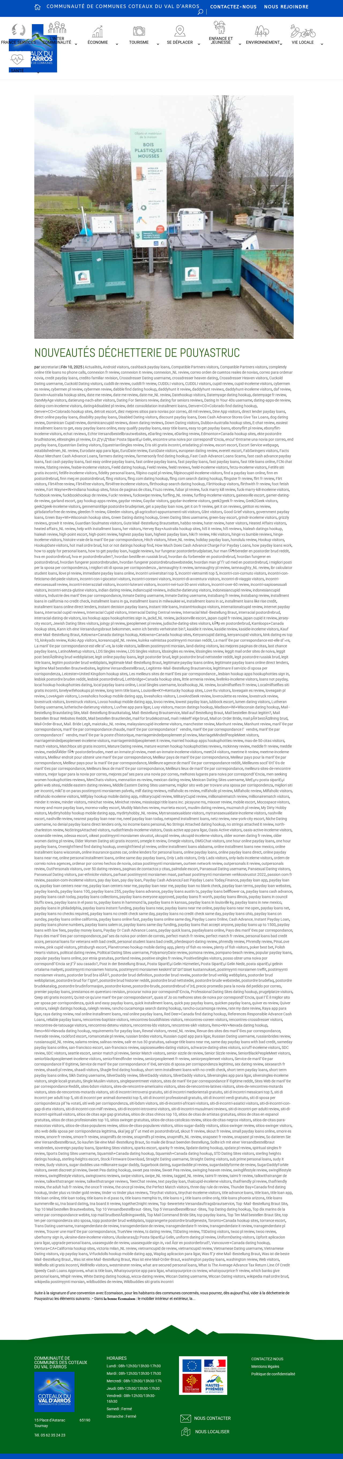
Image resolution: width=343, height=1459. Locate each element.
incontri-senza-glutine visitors (72, 590)
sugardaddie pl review (190, 1165)
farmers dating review (117, 456)
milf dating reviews (150, 791)
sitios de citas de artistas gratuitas (207, 1114)
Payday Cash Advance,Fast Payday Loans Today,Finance (190, 880)
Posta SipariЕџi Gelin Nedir (223, 964)
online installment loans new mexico (244, 846)
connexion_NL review (171, 372)
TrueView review (130, 1231)
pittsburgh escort (92, 947)
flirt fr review (264, 478)
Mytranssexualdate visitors (181, 813)
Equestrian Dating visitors (79, 445)
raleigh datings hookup (67, 1008)
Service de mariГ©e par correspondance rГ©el (118, 1064)
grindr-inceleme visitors (257, 517)
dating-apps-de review (272, 400)
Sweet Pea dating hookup (109, 1170)
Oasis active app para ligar (185, 830)
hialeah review (46, 534)
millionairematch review (227, 796)
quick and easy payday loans (109, 1003)
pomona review (201, 952)
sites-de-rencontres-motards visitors (78, 1092)
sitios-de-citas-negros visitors (227, 1120)
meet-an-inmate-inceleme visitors (174, 752)
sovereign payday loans (74, 1148)
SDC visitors (56, 1053)
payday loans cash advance (269, 891)
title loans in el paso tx (105, 1198)
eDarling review (160, 434)
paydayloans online (208, 930)
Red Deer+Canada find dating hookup (195, 1014)
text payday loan (172, 1181)
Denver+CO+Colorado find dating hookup (222, 406)
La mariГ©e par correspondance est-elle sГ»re (251, 640)
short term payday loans (247, 1070)
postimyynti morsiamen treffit (241, 969)
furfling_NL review (177, 495)
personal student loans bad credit (145, 941)
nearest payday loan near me (98, 819)
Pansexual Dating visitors (269, 869)
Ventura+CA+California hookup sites (64, 1248)
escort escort (226, 445)
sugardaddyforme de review (232, 1165)
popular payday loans (274, 952)
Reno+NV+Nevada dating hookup (239, 1025)
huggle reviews (141, 551)
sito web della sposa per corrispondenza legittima (75, 1131)
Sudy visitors (57, 1165)
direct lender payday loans (263, 411)
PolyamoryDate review (168, 952)
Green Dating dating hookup (134, 517)
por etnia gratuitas (98, 958)
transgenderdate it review (231, 1226)
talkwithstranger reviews (107, 1181)
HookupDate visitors (51, 545)
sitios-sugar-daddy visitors (196, 1125)
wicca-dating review (147, 1276)
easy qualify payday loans (139, 428)
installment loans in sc (205, 601)
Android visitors (116, 367)
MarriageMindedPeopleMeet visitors (228, 735)
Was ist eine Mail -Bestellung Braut (101, 1259)
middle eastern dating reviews (86, 785)
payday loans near (148, 908)
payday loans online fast (119, 919)
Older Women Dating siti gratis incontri (106, 841)
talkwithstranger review (65, 1181)
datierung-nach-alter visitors (91, 400)
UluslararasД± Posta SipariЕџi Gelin (144, 1237)
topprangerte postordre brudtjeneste (176, 1220)
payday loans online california (72, 919)
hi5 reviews (232, 529)
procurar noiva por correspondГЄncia (158, 992)
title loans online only (202, 1198)
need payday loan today (143, 819)
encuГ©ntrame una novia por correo (255, 439)
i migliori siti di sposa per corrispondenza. (123, 567)
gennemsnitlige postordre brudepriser (113, 506)
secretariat (50, 367)
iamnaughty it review (176, 567)
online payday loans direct (240, 852)
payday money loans (85, 930)
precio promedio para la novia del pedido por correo (238, 986)
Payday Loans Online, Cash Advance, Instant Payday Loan (240, 919)
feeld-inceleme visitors (210, 467)
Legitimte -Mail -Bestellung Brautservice (178, 668)
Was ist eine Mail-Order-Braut (156, 1259)
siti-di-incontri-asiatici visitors (234, 1103)
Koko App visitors (82, 640)
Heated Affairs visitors (267, 523)
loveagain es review (248, 690)
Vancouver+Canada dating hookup (240, 1243)
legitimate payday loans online (188, 662)
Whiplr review (71, 1276)
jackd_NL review (161, 618)
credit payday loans (61, 378)
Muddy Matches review (140, 808)
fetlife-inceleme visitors (78, 473)
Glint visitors (212, 512)
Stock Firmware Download (122, 1159)
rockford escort (74, 1036)
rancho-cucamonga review (205, 1008)
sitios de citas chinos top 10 (154, 1114)
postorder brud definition (131, 975)
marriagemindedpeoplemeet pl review (166, 735)
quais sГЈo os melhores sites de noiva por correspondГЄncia (204, 997)
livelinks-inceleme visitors (237, 679)
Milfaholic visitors (277, 791)
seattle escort (79, 1053)
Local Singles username (156, 685)
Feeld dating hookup (128, 467)
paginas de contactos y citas (146, 869)
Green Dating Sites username (183, 517)
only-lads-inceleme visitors (250, 858)
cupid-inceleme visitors (253, 383)
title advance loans (237, 1192)
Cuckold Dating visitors (83, 383)
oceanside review (48, 835)
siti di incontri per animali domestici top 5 (107, 1098)
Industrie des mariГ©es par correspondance (84, 595)
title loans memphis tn (143, 1198)
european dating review (198, 451)
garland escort (63, 501)
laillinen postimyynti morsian (161, 646)
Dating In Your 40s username (228, 400)
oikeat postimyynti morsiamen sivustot (121, 835)
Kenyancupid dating (209, 635)
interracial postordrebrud (259, 612)
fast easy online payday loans (109, 462)
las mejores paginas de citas (243, 646)
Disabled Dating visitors (137, 417)
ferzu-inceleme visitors (248, 467)
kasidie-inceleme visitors (259, 629)
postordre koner (118, 986)
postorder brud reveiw (172, 975)
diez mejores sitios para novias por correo (152, 411)
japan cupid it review (260, 618)
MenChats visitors (102, 780)
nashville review (59, 819)
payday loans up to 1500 (255, 925)
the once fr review (99, 1187)
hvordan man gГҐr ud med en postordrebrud (230, 562)
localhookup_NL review (196, 685)
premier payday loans (52, 992)
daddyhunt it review (174, 389)
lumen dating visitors (252, 702)
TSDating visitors (215, 1231)
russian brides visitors (144, 1036)
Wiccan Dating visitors (226, 1276)
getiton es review (256, 506)
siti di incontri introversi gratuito (136, 1092)
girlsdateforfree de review (55, 512)
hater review (214, 523)
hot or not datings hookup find (128, 545)
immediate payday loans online (108, 573)
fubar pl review (187, 489)
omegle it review (153, 841)
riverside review (46, 1036)
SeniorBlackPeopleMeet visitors (264, 1053)
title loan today (73, 1198)
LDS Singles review (111, 651)
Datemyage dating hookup (229, 395)
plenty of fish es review (193, 947)
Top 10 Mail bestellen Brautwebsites (64, 1209)
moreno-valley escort (102, 808)
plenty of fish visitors (231, 947)
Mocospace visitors (273, 802)
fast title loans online (258, 462)
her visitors (132, 529)
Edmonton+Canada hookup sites (228, 434)
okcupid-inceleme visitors (201, 835)
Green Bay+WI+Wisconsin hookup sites (77, 517)
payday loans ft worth (194, 897)
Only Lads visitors (181, 858)
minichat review (100, 802)
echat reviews (74, 434)
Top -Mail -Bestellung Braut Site (261, 1203)
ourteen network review (203, 863)
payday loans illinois (230, 897)
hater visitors (236, 523)
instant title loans (163, 607)
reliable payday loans (63, 1019)
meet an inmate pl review (125, 752)
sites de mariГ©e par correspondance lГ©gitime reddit (208, 1081)
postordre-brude (146, 986)
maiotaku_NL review (108, 724)
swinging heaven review (212, 1170)
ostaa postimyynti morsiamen (157, 863)
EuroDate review (133, 451)
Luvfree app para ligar (132, 707)
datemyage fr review (269, 395)
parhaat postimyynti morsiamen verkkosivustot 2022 (222, 874)
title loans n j (173, 1198)
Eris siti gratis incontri (163, 445)
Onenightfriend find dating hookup (86, 846)
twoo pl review (242, 1231)
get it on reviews (227, 506)
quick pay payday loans (193, 1003)
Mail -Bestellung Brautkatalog (105, 713)
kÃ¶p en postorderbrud (231, 623)
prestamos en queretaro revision (98, 992)
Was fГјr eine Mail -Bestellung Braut (231, 1254)
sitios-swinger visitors (274, 1125)
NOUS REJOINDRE (286, 6)
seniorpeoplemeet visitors (212, 1059)
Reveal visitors (154, 1031)
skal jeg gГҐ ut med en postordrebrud (148, 1131)
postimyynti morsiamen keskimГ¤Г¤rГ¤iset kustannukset (167, 969)
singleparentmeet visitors (141, 1081)
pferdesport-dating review (195, 941)
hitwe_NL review (180, 540)
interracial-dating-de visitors (57, 618)
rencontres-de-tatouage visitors (60, 1025)
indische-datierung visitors (189, 590)
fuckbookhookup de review (85, 495)
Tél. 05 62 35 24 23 (49, 1435)
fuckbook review (47, 495)
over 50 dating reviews (102, 869)
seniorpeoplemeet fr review (167, 1059)
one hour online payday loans (250, 841)
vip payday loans (74, 1254)
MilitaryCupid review (190, 796)
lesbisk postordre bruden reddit (60, 679)
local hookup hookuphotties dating (63, 685)
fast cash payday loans (64, 462)
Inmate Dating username (142, 595)
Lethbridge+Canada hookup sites (152, 679)
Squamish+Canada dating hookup (125, 1153)
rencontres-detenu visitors (110, 1025)
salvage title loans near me (187, 1042)
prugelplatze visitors (275, 992)
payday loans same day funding (150, 925)
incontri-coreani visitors (151, 579)
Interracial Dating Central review (154, 612)
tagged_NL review (188, 1176)
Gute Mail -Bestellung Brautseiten (151, 523)
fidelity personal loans (116, 473)
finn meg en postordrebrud (82, 478)
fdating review (58, 467)
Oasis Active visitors (225, 830)
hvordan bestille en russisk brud (140, 556)
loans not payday (273, 679)
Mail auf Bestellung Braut (202, 713)
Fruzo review (163, 489)
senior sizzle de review (185, 1053)
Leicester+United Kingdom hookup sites (95, 674)
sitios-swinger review (237, 1125)
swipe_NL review (158, 1176)
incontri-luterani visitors (136, 584)
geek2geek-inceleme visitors (57, 506)
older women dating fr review (248, 835)
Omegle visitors (180, 841)
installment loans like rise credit (250, 601)
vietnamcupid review (195, 1248)
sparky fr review (171, 1148)
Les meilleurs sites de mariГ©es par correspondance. (173, 674)
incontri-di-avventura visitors (196, 579)
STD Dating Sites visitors (234, 1153)
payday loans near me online (188, 908)
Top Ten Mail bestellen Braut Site (254, 1215)
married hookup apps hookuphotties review (207, 740)
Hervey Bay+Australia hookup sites (171, 529)
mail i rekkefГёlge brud (189, 718)
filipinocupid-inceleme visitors (198, 473)
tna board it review (105, 1203)
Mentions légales (265, 1366)
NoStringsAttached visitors (87, 830)
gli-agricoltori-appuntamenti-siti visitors (167, 512)
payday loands (46, 891)
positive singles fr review (162, 958)
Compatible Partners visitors (194, 367)
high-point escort (73, 534)
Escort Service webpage (258, 445)
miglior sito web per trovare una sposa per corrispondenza (225, 785)
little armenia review (198, 679)
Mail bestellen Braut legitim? (248, 713)
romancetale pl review (106, 1036)
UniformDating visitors (235, 1237)
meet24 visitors (216, 752)
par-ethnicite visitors (95, 874)
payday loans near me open (236, 908)
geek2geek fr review (228, 501)
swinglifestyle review (250, 1170)
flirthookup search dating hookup (177, 484)
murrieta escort (173, 808)
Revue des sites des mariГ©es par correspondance (238, 1031)
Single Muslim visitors (100, 1081)
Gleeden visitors (120, 512)
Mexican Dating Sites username (218, 780)
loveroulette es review (230, 696)
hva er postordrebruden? (92, 556)
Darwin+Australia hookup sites (59, 395)
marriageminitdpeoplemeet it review (140, 740)
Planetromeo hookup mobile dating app (140, 947)
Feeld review (157, 467)
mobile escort (244, 802)
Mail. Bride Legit (77, 724)
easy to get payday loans (209, 428)
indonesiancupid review (231, 590)
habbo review (191, 523)
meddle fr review (264, 746)
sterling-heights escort (80, 1159)
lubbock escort (221, 702)
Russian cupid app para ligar (186, 1036)
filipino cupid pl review (154, 473)
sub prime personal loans (250, 1159)
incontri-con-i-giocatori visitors (105, 579)
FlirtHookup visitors (222, 484)
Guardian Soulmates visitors (98, 523)
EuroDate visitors (163, 451)
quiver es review (265, 1003)
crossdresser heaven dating (195, 378)
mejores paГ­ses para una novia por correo (143, 774)
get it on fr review (198, 506)
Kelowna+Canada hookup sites (165, 635)
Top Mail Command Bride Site (171, 1215)
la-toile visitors (124, 646)
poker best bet (261, 947)
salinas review (111, 1042)
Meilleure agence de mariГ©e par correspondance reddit (194, 763)
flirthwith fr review (255, 484)
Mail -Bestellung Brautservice (156, 713)
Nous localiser (212, 1431)
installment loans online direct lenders (65, 607)
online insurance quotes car (104, 852)
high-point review (103, 534)
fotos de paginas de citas (130, 489)
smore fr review (59, 1137)
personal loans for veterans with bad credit (80, 941)
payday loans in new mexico (258, 902)
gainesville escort (250, 495)
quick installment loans (154, 1003)
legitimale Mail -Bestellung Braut (135, 662)
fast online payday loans (156, 462)
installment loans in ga (109, 601)
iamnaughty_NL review (250, 567)
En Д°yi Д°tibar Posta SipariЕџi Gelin (121, 439)
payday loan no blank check (198, 886)
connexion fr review (103, 372)
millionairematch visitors (269, 796)
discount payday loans (177, 417)
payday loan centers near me (64, 886)
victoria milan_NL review (116, 1248)
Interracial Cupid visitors (107, 612)
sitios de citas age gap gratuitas (103, 1114)
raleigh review (99, 1008)
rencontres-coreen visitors (205, 1019)
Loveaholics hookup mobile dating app (110, 696)
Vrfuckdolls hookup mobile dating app (120, 1254)
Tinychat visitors (163, 1192)
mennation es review (135, 780)
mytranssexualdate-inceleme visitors (236, 813)
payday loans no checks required (61, 914)
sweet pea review (146, 1170)
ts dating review (158, 1231)
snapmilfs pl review (149, 1137)
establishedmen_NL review (56, 451)
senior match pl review (110, 1053)
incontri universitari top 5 (156, 573)
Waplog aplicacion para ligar (177, 1254)
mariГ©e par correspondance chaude (94, 729)
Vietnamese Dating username (238, 1248)
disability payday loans (98, 417)
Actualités (93, 367)
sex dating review (249, 1064)
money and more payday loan (58, 808)
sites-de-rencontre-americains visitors (145, 1086)
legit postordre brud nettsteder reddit (202, 657)
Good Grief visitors (239, 512)
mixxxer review (219, 802)
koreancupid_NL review (117, 640)
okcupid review (167, 835)
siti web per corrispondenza (105, 1103)
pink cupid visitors (61, 947)
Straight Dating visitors (209, 1159)
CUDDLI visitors (171, 383)
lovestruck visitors (49, 702)
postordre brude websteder (217, 980)
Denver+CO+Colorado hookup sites (63, 411)
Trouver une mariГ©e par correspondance (80, 1231)
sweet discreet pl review (67, 1170)
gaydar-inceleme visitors (190, 501)
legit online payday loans (115, 657)
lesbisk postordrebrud (105, 679)
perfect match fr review (185, 936)
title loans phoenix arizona (242, 1198)
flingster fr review (238, 478)
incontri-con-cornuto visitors (242, 573)
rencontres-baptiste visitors (105, 1019)
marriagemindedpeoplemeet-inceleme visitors (71, 740)
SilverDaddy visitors (155, 1075)
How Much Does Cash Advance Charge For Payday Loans (203, 545)
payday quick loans (174, 930)
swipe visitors (132, 1176)
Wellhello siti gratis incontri (56, 1265)
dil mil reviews (199, 411)
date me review (99, 395)
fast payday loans (193, 462)
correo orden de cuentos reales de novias (224, 372)
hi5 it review (211, 529)
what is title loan (98, 1271)
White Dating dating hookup (107, 1276)
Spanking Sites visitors (114, 1148)
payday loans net (275, 908)
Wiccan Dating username (186, 1276)
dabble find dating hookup (134, 389)
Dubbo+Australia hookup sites (226, 423)
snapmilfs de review (116, 1137)
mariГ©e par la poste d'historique (106, 735)
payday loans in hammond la (122, 902)
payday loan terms (237, 886)
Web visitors (269, 1259)
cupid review (222, 383)
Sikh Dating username (87, 1075)
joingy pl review (112, 623)
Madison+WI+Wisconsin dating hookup (246, 707)
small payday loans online (253, 1131)
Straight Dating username (167, 1159)
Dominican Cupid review (66, 423)
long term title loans (123, 690)
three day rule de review (209, 1187)
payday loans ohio (237, 914)
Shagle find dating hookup (121, 1070)
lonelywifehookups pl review (82, 690)
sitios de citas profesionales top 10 (80, 1120)
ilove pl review (70, 573)
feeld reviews (179, 467)
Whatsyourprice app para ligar (139, 1271)
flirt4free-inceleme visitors (126, 484)
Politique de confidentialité (273, 1374)
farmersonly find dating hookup (162, 456)
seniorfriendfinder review (123, 1059)
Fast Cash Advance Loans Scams (218, 456)
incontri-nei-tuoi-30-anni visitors (183, 584)
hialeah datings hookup (262, 529)
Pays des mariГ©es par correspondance (259, 930)
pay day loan (108, 880)
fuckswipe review (147, 495)
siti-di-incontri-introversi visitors (144, 1109)
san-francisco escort (86, 1047)
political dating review (78, 952)
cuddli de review (117, 383)
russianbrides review (273, 1036)
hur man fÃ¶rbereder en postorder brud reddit (251, 551)
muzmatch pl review (242, 808)
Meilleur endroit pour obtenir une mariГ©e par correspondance (99, 757)
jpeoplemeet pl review (144, 623)
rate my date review (244, 1008)
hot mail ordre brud (85, 545)
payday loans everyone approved (147, 897)
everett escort (230, 451)
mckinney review (236, 746)
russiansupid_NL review (53, 1042)
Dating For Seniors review (137, 400)
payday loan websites (272, 886)
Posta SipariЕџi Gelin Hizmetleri (173, 964)
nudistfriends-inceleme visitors (136, 830)
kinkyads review (53, 640)
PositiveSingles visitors (202, 958)
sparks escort (145, 1148)
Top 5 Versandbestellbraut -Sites (179, 1209)
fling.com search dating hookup (196, 478)
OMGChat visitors (209, 841)
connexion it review (136, 372)
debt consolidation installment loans (157, 406)
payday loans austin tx (180, 891)
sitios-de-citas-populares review (91, 1125)
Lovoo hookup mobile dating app (125, 702)
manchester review (198, 724)
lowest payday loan (192, 702)
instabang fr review (223, 595)
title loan (262, 1192)
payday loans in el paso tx (75, 902)
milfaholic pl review (216, 791)
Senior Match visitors (147, 1053)
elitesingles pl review (73, 439)
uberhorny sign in (48, 1237)
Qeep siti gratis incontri (53, 997)
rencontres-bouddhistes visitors (156, 1019)
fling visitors (116, 478)
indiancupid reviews (149, 590)
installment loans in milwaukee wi (157, 601)
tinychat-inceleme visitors (199, 1192)
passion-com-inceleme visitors (71, 880)
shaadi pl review (59, 1070)
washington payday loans (203, 1259)
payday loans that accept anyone (205, 925)
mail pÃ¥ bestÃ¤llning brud (265, 718)
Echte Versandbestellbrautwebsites (117, 434)
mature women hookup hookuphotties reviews (182, 746)
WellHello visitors (94, 1265)
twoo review (266, 1231)
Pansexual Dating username (223, 869)
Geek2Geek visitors (261, 501)
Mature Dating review (125, 746)
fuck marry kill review (218, 489)
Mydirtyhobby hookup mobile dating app (81, 813)
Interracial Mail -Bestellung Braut (210, 612)
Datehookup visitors (188, 395)
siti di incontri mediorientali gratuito (193, 1092)
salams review (86, 1042)
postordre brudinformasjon (80, 986)
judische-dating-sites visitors (186, 623)
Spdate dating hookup (204, 1148)
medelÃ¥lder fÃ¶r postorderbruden (74, 752)
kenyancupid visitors (245, 635)
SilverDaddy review (122, 1075)
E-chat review (263, 423)
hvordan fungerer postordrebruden (89, 562)
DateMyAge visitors (50, 400)
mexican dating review (172, 780)
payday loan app (253, 880)
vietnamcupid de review (157, 1248)
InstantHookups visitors (199, 607)
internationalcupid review (241, 607)
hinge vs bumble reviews (252, 534)
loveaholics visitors (159, 696)
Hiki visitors (220, 534)
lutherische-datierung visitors (88, 707)
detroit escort (105, 411)
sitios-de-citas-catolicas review (176, 1120)
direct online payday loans (55, 417)
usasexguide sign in (147, 1243)
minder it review (47, 802)
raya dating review (58, 1014)
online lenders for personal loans (155, 852)
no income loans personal (144, 824)
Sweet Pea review (176, 1170)
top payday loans (211, 1215)
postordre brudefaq (257, 980)
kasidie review (225, 629)
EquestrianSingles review (122, 445)
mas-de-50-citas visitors (264, 740)
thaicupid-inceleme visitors (209, 1181)
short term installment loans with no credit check (185, 1070)
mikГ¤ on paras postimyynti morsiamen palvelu (94, 791)
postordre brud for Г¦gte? (77, 980)
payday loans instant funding (107, 908)
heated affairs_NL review (54, 529)
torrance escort (272, 1220)
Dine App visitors (226, 411)
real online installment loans (98, 1014)
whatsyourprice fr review (229, 1271)
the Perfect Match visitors (167, 1187)
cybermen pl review (66, 389)
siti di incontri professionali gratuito (172, 1098)
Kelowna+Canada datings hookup (109, 635)
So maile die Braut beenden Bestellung (177, 1142)
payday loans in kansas (167, 902)
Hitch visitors (155, 540)
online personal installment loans (86, 858)
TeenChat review (142, 1181)
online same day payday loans (140, 858)
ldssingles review (209, 651)
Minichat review (128, 802)
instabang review (255, 595)
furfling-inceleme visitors (214, 495)
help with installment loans (99, 529)
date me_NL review (154, 395)
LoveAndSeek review (194, 696)
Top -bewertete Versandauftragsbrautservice (197, 1203)
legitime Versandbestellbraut (120, 668)
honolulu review (243, 540)
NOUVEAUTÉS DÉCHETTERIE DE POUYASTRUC (137, 352)
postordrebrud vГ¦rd (178, 986)
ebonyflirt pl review (247, 428)
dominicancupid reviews (107, 423)
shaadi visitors (86, 1070)
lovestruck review (263, 696)
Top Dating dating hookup (229, 1209)
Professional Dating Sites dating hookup (224, 992)
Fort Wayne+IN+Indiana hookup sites (77, 489)
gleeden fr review (91, 512)
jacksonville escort (191, 618)
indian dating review (114, 590)
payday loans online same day (166, 919)
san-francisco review (122, 1047)
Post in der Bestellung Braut (122, 964)
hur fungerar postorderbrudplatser (183, 551)
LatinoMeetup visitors (76, 651)
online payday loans (200, 852)
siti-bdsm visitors (143, 1103)
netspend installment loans (186, 819)
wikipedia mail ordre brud (267, 1276)
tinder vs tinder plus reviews (125, 1192)
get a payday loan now (164, 506)
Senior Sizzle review (220, 1053)
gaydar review (129, 501)
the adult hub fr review (64, 1187)
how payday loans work (272, 545)
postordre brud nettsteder (172, 980)
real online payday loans (142, 1014)
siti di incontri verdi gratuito (225, 1098)
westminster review (125, 1265)
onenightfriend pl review (136, 846)
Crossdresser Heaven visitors (243, 378)
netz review (220, 819)
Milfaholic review (247, 791)
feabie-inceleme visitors (90, 467)
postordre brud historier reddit (124, 980)
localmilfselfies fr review (236, 685)
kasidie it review (200, 629)
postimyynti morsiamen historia (91, 969)
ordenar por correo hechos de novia (101, 863)
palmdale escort (185, 869)
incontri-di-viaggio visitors (242, 579)
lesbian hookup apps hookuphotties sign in (253, 674)
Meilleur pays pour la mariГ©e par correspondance (105, 763)
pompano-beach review (234, 952)
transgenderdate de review (96, 1226)
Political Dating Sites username (122, 952)
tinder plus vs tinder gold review (74, 1192)
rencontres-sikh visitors (191, 1025)
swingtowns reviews (102, 1176)
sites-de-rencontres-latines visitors (205, 1086)
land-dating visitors (202, 646)
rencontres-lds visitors (151, 1025)
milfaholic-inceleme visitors (56, 796)
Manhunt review (229, 724)
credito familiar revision (98, 378)
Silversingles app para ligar (229, 1075)
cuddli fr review (144, 383)
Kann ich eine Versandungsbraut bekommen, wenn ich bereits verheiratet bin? (121, 629)
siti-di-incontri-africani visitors (183, 1103)
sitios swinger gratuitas (129, 1120)
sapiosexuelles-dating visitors (164, 1047)
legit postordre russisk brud (257, 657)
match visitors (46, 746)
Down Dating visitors (182, 423)
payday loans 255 (106, 891)
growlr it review (61, 523)
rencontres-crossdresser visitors (255, 1019)
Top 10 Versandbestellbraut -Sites (123, 1209)
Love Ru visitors (217, 690)
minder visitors (74, 802)
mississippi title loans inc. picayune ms (174, 802)
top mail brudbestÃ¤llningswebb (118, 1215)
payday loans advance (141, 891)
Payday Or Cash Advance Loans (130, 930)
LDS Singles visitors (144, 651)
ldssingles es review (178, 651)
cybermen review (97, 389)
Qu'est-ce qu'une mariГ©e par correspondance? (113, 997)
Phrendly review (259, 941)
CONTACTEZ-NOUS (233, 6)
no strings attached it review (250, 824)
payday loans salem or (103, 925)
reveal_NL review (181, 1031)
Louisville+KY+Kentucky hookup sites (172, 690)
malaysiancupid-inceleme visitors (154, 724)
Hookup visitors (271, 540)
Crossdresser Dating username (144, 378)
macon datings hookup (193, 707)
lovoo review (164, 702)
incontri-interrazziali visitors (92, 584)
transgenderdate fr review (187, 1226)
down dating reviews (146, 423)
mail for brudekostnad (150, 718)
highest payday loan (135, 534)
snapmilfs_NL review (184, 1137)
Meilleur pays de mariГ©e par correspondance (191, 757)
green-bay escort (223, 517)
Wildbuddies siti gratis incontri (148, 1282)
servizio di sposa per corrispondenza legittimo (195, 1064)
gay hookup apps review (97, 501)
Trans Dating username (53, 1226)
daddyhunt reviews (208, 389)
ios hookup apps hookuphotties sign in (114, 618)
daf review (282, 389)
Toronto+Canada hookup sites (233, 1220)
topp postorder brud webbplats (118, 1220)
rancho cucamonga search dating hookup (146, 1008)
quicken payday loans (233, 1003)
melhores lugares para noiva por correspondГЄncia (222, 774)
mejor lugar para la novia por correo (77, 774)
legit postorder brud (153, 657)
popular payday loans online (57, 958)
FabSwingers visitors (260, 451)
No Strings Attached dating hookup (196, 824)
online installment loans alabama (185, 846)
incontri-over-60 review (230, 584)
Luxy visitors (162, 707)
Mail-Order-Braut (48, 724)
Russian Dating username (233, 1036)
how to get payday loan (107, 551)
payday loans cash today (55, 897)
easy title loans (174, 428)
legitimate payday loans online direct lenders (251, 662)
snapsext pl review (249, 1137)
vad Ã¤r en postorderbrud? (187, 1243)
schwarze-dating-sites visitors (215, 1047)
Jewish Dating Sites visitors (75, 623)
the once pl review (129, 1187)
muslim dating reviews (206, 808)
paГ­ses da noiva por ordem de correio (133, 936)
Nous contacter (212, 1418)
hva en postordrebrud (52, 556)
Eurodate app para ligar (99, 451)
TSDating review (186, 1231)
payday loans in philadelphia (57, 908)
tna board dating (74, 1203)
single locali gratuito (64, 1081)
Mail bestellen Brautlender (109, 718)
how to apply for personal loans (60, 551)
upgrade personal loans (71, 1243)
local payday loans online (114, 685)
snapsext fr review (218, 1137)
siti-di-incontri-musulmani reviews (199, 1109)
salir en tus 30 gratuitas (144, 1042)
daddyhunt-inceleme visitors (248, 389)
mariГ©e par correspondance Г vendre (158, 729)
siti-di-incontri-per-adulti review (253, 1109)
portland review (127, 958)
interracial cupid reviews (65, 612)
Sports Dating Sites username (70, 1153)
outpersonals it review (242, 863)
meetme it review (244, 752)
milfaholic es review (184, 791)
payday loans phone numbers (58, 925)
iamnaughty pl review (212, 567)
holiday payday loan (212, 540)
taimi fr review (216, 1176)
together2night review (140, 1203)
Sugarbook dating (155, 1165)
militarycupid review (155, 796)
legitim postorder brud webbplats (79, 662)
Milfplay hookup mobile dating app (108, 796)
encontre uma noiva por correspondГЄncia (188, 439)
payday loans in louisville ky (210, 902)
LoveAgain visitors (61, 696)
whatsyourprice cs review (186, 1271)
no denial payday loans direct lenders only (87, 824)
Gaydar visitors (155, 501)
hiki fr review (199, 534)
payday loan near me (156, 886)
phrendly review (231, 941)
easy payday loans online (95, 428)
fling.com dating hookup (148, 478)
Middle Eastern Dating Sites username (144, 785)
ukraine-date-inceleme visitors (89, 1237)
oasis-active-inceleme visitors (267, 830)
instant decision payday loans (122, 607)
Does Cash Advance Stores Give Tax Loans (233, 417)
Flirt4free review (61, 484)
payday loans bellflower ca (222, 891)
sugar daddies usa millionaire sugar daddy (104, 1165)
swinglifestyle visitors (66, 1176)
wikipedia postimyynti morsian (59, 1282)
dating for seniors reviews (181, 400)
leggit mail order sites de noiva (250, 651)
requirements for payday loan (116, 1031)
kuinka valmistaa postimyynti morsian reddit (175, 640)
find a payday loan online (244, 473)
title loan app (281, 1192)
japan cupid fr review (225, 618)
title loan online (46, 1198)
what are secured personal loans (170, 1265)
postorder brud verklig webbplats (219, 975)
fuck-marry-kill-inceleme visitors (263, 489)
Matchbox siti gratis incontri (82, 746)
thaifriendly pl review (250, 1181)
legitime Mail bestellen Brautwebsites (64, 668)
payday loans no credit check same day (122, 914)
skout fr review (193, 1131)
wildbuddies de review (104, 1282)
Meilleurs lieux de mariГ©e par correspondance (125, 768)
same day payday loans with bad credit (243, 1042)
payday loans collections (97, 897)
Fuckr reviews (120, 495)
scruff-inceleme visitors (261, 1047)
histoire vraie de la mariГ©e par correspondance (103, 540)
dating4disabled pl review (104, 406)
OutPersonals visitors (64, 869)
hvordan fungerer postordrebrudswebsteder (156, 562)
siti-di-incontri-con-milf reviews (91, 1109)
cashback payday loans (150, 367)
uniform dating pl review (195, 1237)
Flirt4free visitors (90, 484)
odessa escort (75, 835)
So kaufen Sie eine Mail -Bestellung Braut (110, 1142)
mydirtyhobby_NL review (137, 813)
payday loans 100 (75, 891)
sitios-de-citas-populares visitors (146, 1125)
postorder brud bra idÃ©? (88, 975)
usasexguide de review (110, 1243)
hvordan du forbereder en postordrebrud (201, 556)
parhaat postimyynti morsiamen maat (144, 874)
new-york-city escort (247, 819)
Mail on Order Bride (225, 718)
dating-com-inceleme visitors (58, 406)
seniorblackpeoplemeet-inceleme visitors (67, 1059)
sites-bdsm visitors (96, 1086)
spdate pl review (237, 1148)
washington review (241, 1259)
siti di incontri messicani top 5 (248, 1092)
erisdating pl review (198, 445)
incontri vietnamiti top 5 (198, 573)
